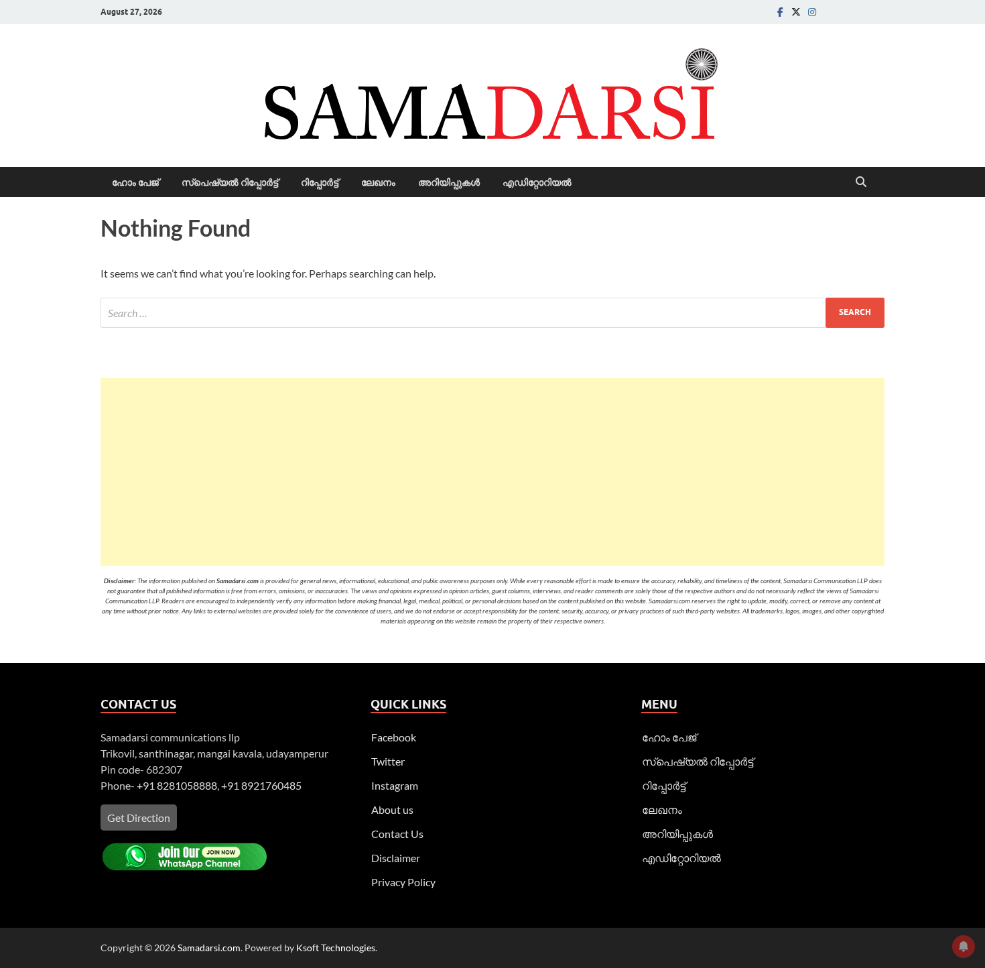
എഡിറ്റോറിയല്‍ (537, 182)
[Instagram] (812, 11)
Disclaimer (395, 857)
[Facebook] (780, 11)
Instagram (394, 785)
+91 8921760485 (261, 785)
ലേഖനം (378, 182)
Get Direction (138, 817)
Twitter (388, 761)
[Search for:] (492, 313)
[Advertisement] (492, 472)
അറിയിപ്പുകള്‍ (449, 182)
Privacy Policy (403, 881)
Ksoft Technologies (335, 947)
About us (392, 809)
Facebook (393, 737)
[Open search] (861, 182)
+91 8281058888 (177, 785)
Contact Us (397, 833)
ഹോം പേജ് (135, 182)
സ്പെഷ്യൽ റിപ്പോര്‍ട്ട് (230, 182)
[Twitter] (796, 11)
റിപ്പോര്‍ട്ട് (319, 182)
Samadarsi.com (209, 947)
